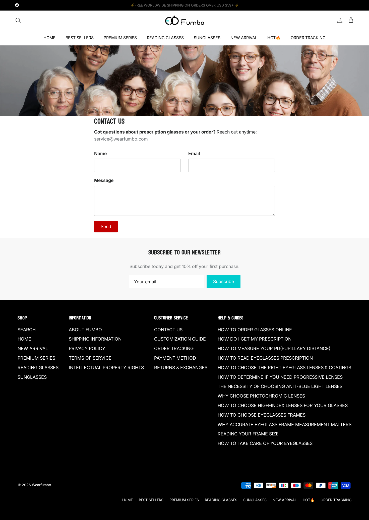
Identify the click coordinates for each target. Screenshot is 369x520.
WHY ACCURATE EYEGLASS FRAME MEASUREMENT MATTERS (284, 424)
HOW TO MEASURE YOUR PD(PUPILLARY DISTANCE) (274, 348)
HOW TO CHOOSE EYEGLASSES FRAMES (261, 415)
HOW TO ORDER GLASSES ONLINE (255, 329)
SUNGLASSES (207, 37)
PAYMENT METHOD (175, 358)
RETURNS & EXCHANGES (180, 367)
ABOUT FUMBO (85, 329)
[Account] (339, 20)
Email (194, 153)
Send (106, 226)
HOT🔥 (274, 37)
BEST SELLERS (80, 37)
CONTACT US (168, 329)
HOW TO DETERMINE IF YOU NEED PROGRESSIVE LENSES (280, 377)
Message (103, 180)
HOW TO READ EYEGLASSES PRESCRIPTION (265, 358)
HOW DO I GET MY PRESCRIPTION (254, 339)
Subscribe (223, 281)
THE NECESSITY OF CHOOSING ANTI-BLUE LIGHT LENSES (280, 386)
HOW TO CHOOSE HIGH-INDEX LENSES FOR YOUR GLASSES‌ (283, 405)
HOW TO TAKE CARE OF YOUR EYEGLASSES (265, 443)
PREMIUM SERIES (120, 37)
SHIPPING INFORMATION (95, 339)
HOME (49, 37)
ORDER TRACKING (308, 37)
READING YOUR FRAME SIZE (248, 433)
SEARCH (27, 329)
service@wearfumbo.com (121, 139)
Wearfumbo (41, 485)
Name (100, 153)
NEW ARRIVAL (243, 37)
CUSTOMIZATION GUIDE (180, 339)
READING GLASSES (165, 37)
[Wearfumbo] (184, 20)
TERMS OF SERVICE (90, 358)
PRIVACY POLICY (87, 348)
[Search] (18, 20)
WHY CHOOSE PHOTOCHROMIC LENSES (261, 396)
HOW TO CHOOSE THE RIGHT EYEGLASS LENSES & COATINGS (284, 367)
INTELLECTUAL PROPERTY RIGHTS (106, 367)
